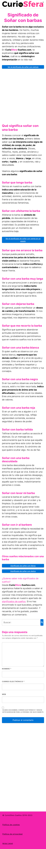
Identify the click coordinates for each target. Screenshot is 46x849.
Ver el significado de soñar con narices (23, 67)
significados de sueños (14, 601)
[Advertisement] (23, 95)
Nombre (6, 669)
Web (4, 694)
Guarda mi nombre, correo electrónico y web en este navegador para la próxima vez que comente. (23, 711)
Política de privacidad (12, 834)
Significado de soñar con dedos (23, 571)
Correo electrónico (13, 681)
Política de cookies (11, 825)
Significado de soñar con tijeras (23, 566)
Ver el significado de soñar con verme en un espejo (23, 240)
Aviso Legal (7, 843)
